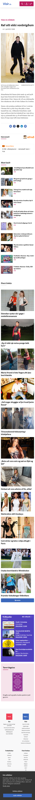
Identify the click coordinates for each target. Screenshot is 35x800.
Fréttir (9, 753)
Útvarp (9, 766)
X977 (26, 768)
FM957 (25, 766)
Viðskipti (9, 755)
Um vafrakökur (25, 741)
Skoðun (9, 761)
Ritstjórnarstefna (26, 730)
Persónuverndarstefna (9, 727)
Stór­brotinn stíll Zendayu (12, 514)
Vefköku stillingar (17, 791)
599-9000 (10, 734)
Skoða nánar (6, 786)
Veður (25, 761)
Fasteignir (25, 755)
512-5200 (27, 724)
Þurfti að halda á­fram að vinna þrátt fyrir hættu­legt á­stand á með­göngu (23, 213)
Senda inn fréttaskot (26, 743)
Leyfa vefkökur (17, 795)
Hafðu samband (26, 728)
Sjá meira (17, 600)
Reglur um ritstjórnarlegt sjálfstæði (9, 725)
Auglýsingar (26, 726)
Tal (25, 770)
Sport (9, 757)
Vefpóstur (25, 739)
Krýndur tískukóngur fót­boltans (15, 596)
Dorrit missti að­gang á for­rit (23, 223)
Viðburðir (25, 759)
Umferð (26, 736)
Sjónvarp (9, 764)
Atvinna (26, 757)
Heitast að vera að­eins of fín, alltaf (16, 489)
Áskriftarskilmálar (25, 732)
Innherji (26, 753)
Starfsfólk (25, 734)
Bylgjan (26, 764)
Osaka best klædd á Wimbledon (15, 571)
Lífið (9, 759)
